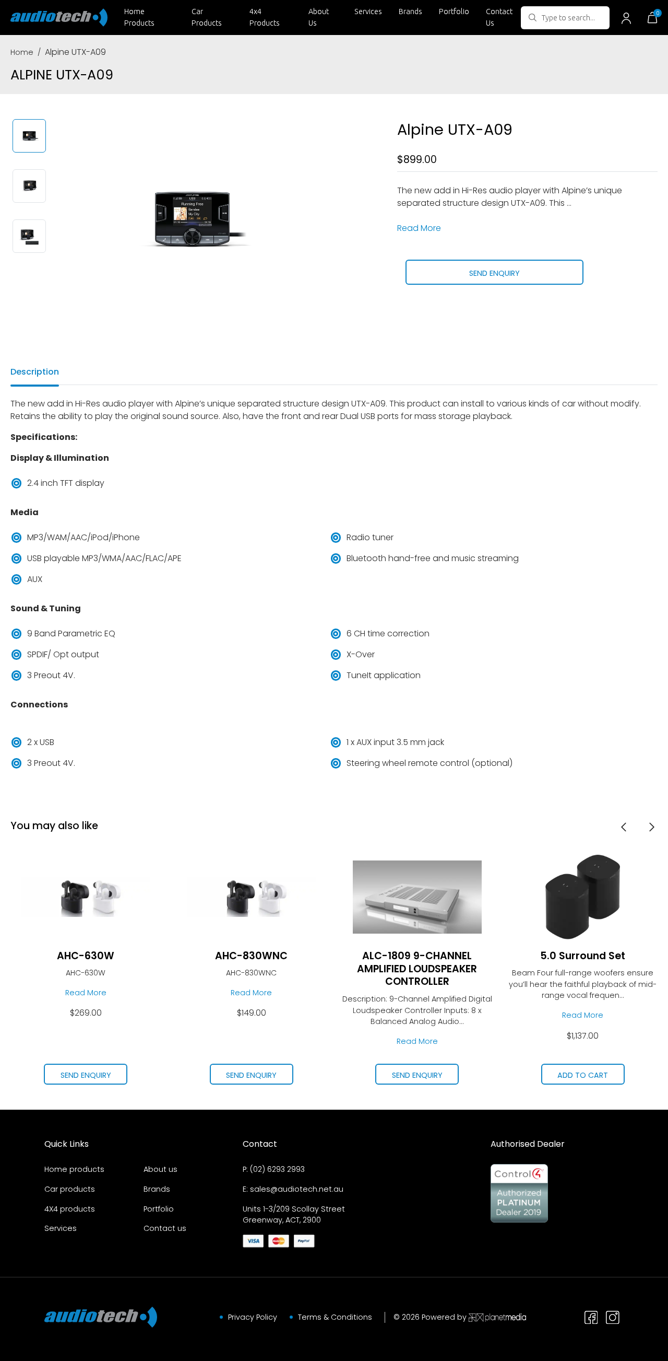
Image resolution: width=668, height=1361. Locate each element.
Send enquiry (494, 273)
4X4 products (69, 1209)
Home (21, 52)
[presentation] (623, 826)
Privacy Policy (252, 1317)
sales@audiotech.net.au (296, 1189)
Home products (74, 1169)
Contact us (165, 1228)
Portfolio (454, 11)
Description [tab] (34, 372)
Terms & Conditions (335, 1317)
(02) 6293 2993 (277, 1169)
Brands (410, 11)
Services (368, 11)
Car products (69, 1189)
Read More (419, 228)
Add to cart (582, 1075)
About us (160, 1169)
